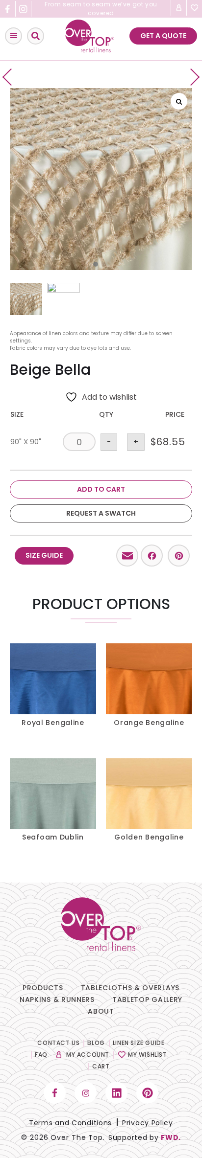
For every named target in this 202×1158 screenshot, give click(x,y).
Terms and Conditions (70, 1123)
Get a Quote (163, 36)
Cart (100, 1066)
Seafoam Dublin (53, 837)
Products (43, 988)
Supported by (144, 1137)
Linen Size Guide (139, 1043)
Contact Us (58, 1043)
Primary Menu (13, 36)
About (101, 1011)
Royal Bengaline (53, 722)
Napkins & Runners (57, 999)
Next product (191, 77)
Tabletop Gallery (147, 999)
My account (87, 1054)
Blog (95, 1043)
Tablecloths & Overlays (130, 988)
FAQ (41, 1054)
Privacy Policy (147, 1123)
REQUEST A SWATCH (101, 513)
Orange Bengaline (149, 722)
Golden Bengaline (148, 837)
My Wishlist (147, 1054)
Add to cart (101, 489)
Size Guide (44, 555)
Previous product (11, 77)
